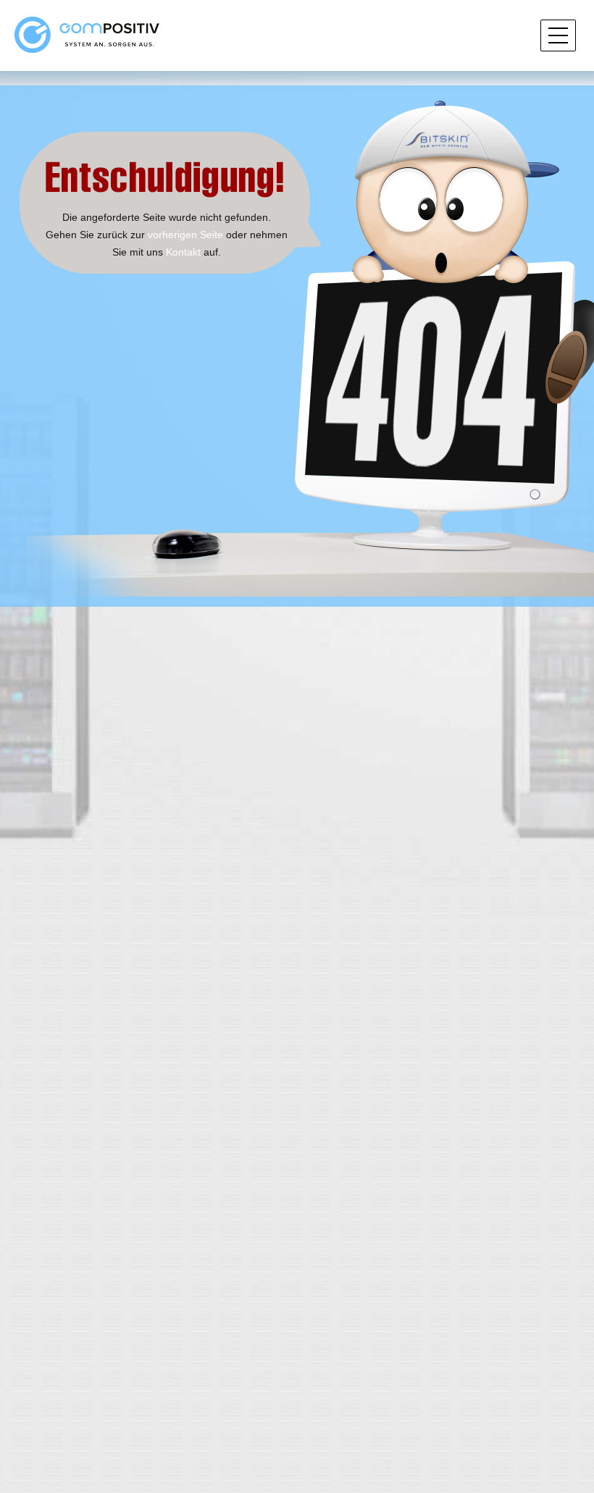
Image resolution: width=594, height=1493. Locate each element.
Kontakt (183, 252)
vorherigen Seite (185, 234)
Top (559, 1430)
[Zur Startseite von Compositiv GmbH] (86, 34)
